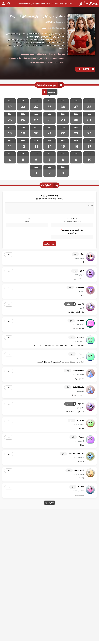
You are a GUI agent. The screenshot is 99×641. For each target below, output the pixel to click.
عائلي (41, 58)
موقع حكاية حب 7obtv (55, 62)
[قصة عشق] (88, 3)
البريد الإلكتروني (72, 218)
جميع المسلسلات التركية (55, 58)
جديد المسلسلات (27, 54)
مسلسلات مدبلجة (24, 3)
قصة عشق (68, 3)
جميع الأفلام (36, 3)
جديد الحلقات (41, 54)
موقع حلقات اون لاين (36, 62)
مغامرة (13, 58)
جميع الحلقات (45, 3)
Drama (52, 54)
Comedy (61, 54)
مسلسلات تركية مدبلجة (27, 58)
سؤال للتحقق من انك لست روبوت (72, 230)
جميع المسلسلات (57, 3)
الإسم (27, 218)
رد (9, 254)
